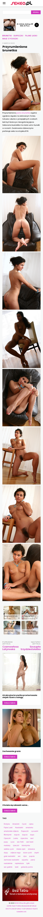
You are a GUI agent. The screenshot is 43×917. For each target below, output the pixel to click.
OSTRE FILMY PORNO (14, 906)
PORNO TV (20, 909)
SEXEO (17, 903)
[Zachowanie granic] (21, 728)
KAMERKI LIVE (21, 912)
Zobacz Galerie (9, 703)
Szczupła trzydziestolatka (31, 648)
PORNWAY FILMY (31, 909)
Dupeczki (18, 36)
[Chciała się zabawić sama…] (21, 782)
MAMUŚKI (26, 906)
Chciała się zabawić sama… (15, 805)
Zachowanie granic (11, 751)
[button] (4, 3)
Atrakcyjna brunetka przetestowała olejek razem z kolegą (19, 696)
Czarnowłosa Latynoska (10, 648)
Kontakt (31, 903)
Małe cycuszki (10, 39)
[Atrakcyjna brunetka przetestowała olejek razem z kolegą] (21, 672)
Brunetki (7, 36)
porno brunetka (23, 113)
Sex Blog (24, 903)
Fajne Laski (31, 36)
